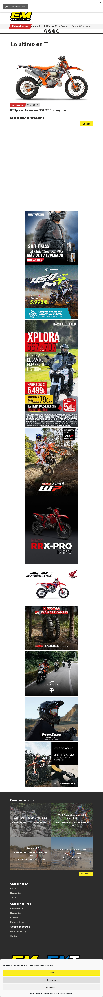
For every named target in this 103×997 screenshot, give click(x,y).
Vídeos (13, 897)
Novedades (17, 105)
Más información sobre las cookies (42, 993)
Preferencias (51, 987)
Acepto (51, 972)
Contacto (15, 936)
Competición (16, 908)
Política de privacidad (64, 993)
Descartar (51, 980)
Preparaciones (17, 922)
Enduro (13, 888)
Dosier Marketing (18, 931)
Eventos (14, 917)
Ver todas (86, 873)
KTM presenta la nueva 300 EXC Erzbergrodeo (38, 110)
